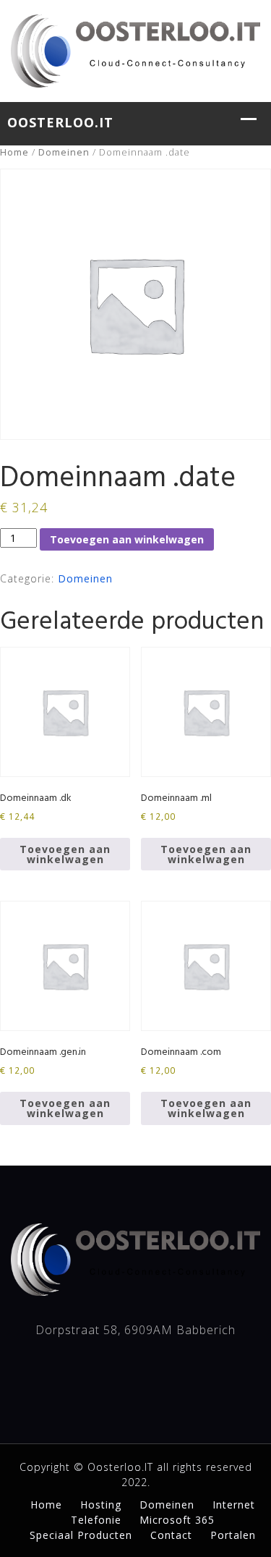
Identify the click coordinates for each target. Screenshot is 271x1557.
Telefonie (96, 1520)
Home (14, 151)
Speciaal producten (81, 1535)
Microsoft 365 (177, 1520)
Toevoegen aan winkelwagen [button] (65, 854)
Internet (233, 1504)
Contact (171, 1535)
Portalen (233, 1535)
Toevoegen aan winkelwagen (127, 539)
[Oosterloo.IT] (135, 49)
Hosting (100, 1504)
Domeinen (64, 151)
